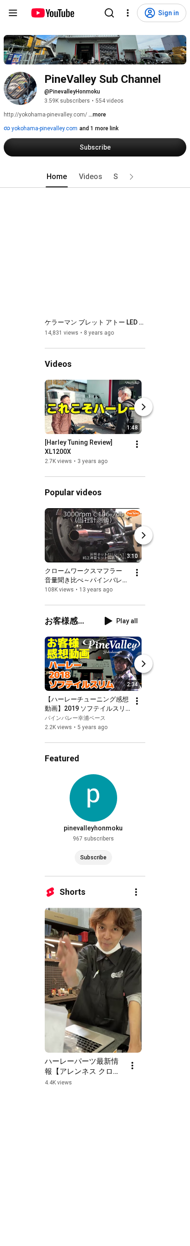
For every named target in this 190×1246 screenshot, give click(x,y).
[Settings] (127, 12)
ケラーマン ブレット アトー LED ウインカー (95, 322)
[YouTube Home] (52, 13)
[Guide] (12, 12)
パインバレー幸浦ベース (75, 718)
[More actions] (137, 444)
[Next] (143, 407)
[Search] (109, 12)
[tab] (57, 177)
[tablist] (95, 177)
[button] (131, 177)
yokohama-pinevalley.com (43, 128)
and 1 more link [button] (99, 128)
